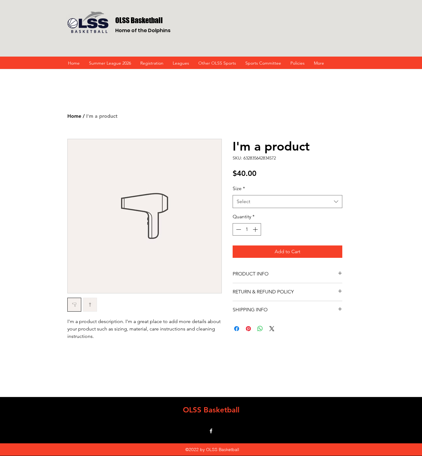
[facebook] (211, 431)
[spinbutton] (246, 229)
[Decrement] (238, 229)
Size (239, 188)
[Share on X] (272, 328)
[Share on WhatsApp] (260, 328)
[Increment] (255, 229)
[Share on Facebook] (236, 328)
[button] (217, 63)
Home (74, 116)
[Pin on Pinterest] (248, 328)
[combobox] (287, 201)
